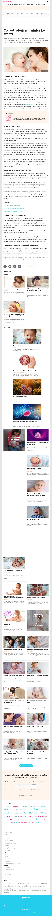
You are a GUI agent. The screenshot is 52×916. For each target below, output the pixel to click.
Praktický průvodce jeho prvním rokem (22, 116)
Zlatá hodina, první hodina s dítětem (13, 211)
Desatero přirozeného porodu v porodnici (14, 208)
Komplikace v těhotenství (10, 848)
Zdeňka (12, 822)
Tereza (14, 809)
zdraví (45, 890)
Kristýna (46, 813)
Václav (24, 816)
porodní (29, 888)
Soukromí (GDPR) (44, 901)
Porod (20, 4)
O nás (11, 901)
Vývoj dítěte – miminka (9, 869)
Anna (29, 816)
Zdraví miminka (8, 872)
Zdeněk (43, 806)
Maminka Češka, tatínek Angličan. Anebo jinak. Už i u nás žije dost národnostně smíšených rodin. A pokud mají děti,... (13, 654)
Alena (21, 813)
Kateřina (15, 806)
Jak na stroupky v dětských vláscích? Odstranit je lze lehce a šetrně (13, 315)
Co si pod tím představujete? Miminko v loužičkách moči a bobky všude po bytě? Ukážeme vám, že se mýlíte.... (13, 602)
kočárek (36, 883)
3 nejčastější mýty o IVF (18, 345)
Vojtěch (36, 813)
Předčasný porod (30, 755)
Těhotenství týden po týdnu (18, 372)
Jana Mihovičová (40, 263)
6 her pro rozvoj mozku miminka (14, 439)
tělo (25, 890)
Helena (32, 822)
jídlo (33, 883)
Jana (41, 816)
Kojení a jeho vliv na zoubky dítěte (13, 726)
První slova (5, 626)
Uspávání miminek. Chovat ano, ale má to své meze (13, 701)
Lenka (8, 816)
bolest (4, 883)
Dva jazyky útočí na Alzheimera (12, 649)
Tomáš (6, 809)
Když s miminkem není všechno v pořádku (36, 752)
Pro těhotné (7, 850)
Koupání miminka (6, 317)
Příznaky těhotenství (9, 840)
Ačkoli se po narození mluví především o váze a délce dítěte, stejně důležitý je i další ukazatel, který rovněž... (14, 577)
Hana (45, 820)
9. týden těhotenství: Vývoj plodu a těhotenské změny (26, 370)
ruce (39, 888)
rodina (33, 888)
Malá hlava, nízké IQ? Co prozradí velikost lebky (12, 571)
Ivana (19, 822)
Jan (35, 809)
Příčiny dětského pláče (33, 519)
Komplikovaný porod (9, 859)
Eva (12, 816)
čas (4, 892)
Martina (46, 809)
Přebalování (5, 599)
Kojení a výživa (8, 874)
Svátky (6, 834)
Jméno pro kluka (8, 830)
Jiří (37, 819)
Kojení (5, 129)
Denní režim (5, 290)
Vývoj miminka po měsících (32, 728)
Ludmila (46, 816)
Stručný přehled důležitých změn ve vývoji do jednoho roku (13, 752)
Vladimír (24, 809)
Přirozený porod (8, 858)
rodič (36, 888)
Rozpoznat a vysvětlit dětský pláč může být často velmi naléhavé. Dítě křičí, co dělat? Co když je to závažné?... (37, 524)
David (15, 822)
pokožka (8, 888)
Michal (19, 820)
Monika (11, 813)
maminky (6, 886)
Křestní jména (8, 829)
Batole (28, 4)
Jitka (10, 809)
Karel (17, 809)
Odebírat (34, 786)
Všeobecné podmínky (19, 901)
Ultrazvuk (7, 845)
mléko (30, 886)
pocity (44, 886)
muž (33, 886)
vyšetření (32, 890)
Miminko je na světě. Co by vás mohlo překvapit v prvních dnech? (38, 289)
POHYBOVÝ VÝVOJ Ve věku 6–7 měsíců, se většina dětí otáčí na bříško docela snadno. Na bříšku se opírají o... (37, 731)
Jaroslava (25, 822)
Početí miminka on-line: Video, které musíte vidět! (37, 443)
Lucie (7, 820)
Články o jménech (8, 835)
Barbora (20, 806)
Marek (29, 822)
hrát (31, 883)
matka (12, 886)
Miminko (24, 4)
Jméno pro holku (8, 832)
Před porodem (8, 854)
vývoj (39, 890)
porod (19, 888)
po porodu (13, 888)
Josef (6, 813)
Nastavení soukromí (26, 909)
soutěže (42, 888)
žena (7, 892)
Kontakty (6, 901)
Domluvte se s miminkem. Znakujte (37, 675)
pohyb (4, 888)
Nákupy (43, 4)
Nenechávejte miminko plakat (12, 289)
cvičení (16, 883)
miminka (17, 886)
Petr (41, 812)
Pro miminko (7, 876)
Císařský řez (7, 861)
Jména (5, 4)
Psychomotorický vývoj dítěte (38, 625)
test (44, 888)
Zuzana (22, 822)
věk (42, 890)
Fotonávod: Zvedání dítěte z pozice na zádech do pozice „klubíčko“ (37, 494)
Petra (21, 809)
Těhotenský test (8, 842)
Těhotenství (15, 4)
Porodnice (7, 856)
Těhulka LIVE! (21, 890)
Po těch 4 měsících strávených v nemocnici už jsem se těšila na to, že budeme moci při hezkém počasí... (14, 680)
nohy (39, 886)
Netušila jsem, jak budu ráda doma (13, 675)
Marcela (4, 816)
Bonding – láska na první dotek (12, 205)
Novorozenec (29, 292)
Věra (36, 816)
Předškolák (34, 4)
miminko (24, 886)
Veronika (20, 816)
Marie (13, 819)
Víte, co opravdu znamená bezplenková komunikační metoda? (13, 596)
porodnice (23, 888)
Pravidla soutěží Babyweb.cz (32, 901)
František (16, 813)
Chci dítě (9, 4)
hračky (28, 883)
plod (41, 886)
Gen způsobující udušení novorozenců (34, 469)
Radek (11, 806)
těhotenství (8, 890)
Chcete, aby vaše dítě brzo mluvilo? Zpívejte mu (13, 623)
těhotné (15, 890)
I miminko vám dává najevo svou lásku (36, 701)
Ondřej (34, 806)
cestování (12, 883)
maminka (44, 883)
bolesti (8, 883)
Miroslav (37, 822)
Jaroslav (25, 806)
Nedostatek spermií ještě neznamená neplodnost (25, 421)
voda (28, 890)
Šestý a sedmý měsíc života (35, 726)
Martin (31, 813)
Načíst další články (27, 765)
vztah (36, 890)
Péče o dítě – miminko (9, 871)
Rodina (39, 4)
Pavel (26, 813)
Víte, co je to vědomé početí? (20, 396)
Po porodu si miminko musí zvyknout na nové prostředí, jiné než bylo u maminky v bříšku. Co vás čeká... (37, 295)
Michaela (37, 806)
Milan (30, 806)
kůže (39, 883)
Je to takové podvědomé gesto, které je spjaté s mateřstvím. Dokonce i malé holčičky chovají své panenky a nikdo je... (13, 707)
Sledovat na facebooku (27, 795)
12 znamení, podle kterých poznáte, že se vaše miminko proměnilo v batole (38, 619)
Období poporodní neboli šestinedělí (12, 863)
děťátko (24, 883)
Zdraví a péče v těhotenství (10, 847)
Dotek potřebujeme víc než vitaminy (37, 649)
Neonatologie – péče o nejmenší (36, 597)
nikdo (36, 886)
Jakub (7, 806)
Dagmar (33, 816)
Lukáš (16, 816)
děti (20, 883)
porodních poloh (29, 104)
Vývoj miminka (14, 441)
